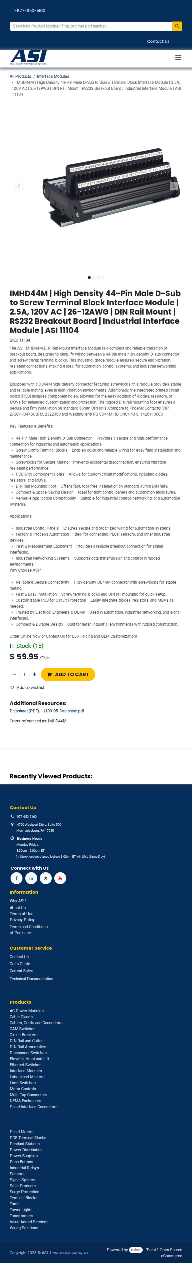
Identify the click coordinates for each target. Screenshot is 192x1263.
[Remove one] (14, 674)
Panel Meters (22, 1131)
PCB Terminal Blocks (28, 1137)
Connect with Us (29, 868)
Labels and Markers (27, 1076)
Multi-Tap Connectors (28, 1094)
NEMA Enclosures (25, 1100)
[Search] (177, 26)
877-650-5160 (26, 816)
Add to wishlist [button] (30, 687)
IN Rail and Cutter (26, 1040)
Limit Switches (23, 1082)
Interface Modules (53, 76)
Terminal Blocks (24, 1197)
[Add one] (34, 674)
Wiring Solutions (24, 1227)
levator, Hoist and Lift (29, 1058)
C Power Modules (27, 1010)
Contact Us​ (158, 41)
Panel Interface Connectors (34, 1106)
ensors (17, 1173)
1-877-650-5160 (29, 11)
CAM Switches (23, 1028)
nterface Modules (26, 1070)
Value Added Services (29, 1221)
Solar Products (23, 1185)
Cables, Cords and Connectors (36, 1022)
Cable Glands (21, 1016)
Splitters (23, 1179)
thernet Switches (26, 1064)
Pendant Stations (25, 1143)
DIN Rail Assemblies (28, 1046)
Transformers (21, 1215)
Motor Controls (23, 1088)
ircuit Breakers (24, 1034)
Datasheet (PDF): (47, 711)
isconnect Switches (28, 1052)
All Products (20, 76)
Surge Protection (24, 1191)
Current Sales (21, 970)
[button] (18, 186)
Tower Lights (21, 1209)
